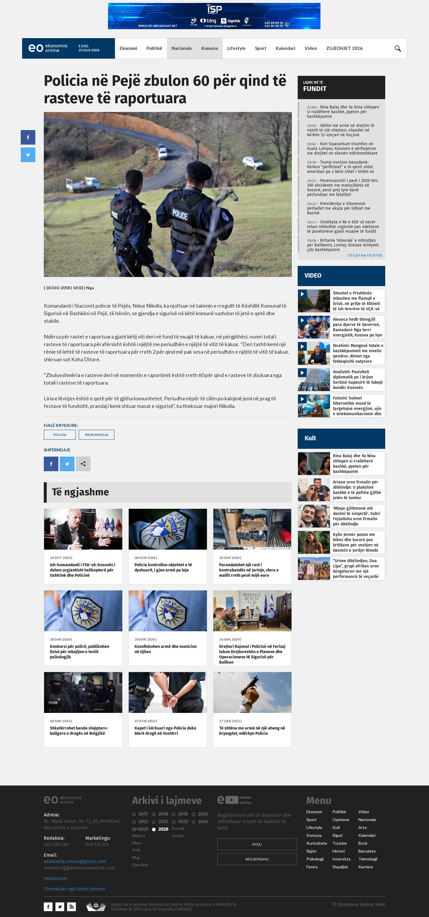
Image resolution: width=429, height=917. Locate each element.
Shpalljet (340, 867)
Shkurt (138, 836)
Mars (137, 843)
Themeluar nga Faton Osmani (74, 889)
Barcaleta (367, 851)
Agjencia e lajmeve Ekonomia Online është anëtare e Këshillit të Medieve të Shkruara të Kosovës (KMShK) (173, 906)
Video (311, 48)
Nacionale (182, 48)
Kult (336, 827)
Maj (135, 857)
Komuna (209, 48)
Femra (312, 867)
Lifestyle (236, 48)
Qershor (140, 865)
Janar (137, 828)
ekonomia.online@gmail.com (75, 861)
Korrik (178, 828)
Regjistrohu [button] (257, 859)
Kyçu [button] (257, 844)
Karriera (365, 867)
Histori (338, 851)
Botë (362, 843)
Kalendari (285, 48)
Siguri (337, 835)
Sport (260, 48)
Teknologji (367, 859)
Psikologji (315, 859)
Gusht (178, 836)
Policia (59, 434)
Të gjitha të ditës (365, 255)
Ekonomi (128, 48)
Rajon (311, 851)
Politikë (154, 48)
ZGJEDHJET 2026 (344, 48)
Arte (362, 827)
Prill (136, 850)
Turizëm (339, 843)
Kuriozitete (316, 843)
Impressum (55, 878)
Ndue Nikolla (96, 434)
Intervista (341, 859)
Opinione (340, 820)
